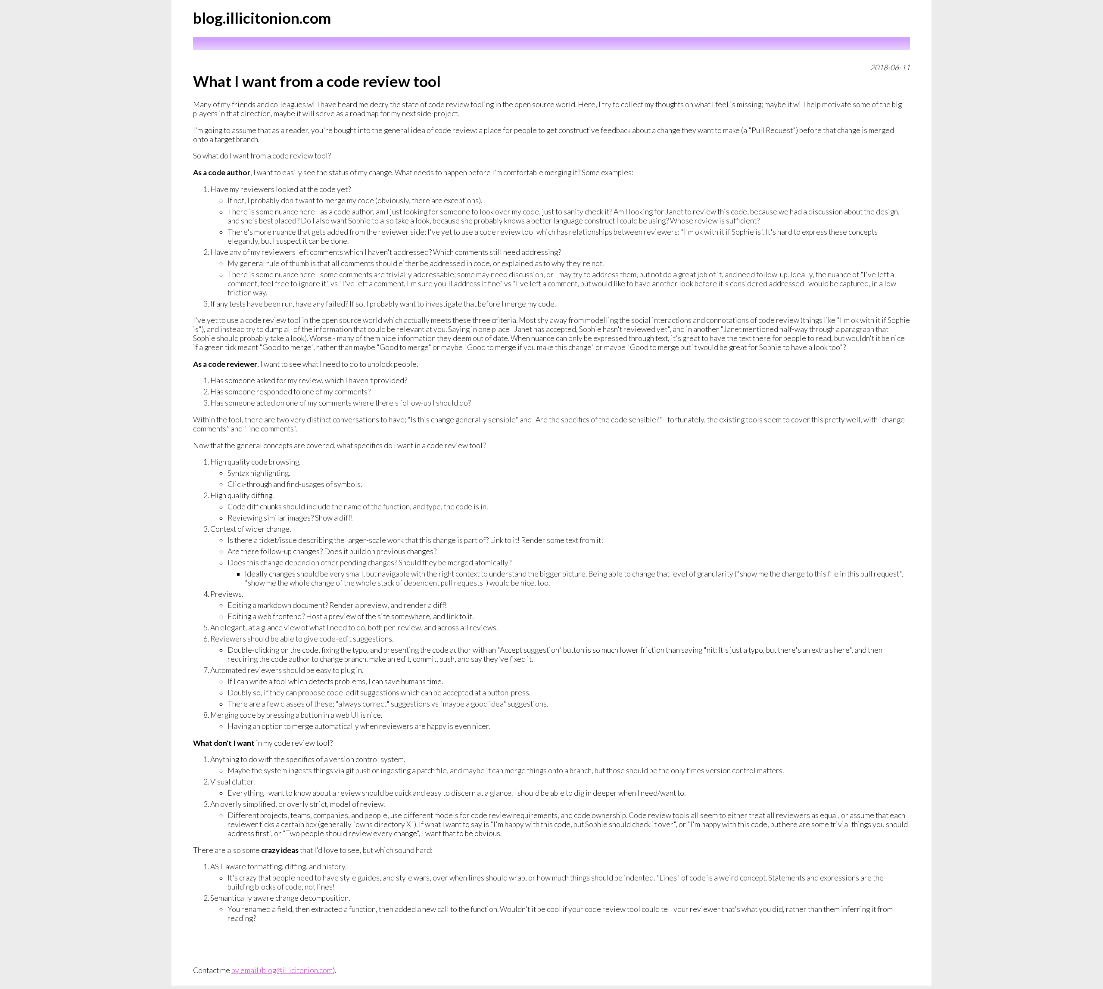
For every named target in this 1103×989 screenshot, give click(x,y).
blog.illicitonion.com (262, 18)
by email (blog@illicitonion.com (282, 970)
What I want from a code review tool (317, 81)
